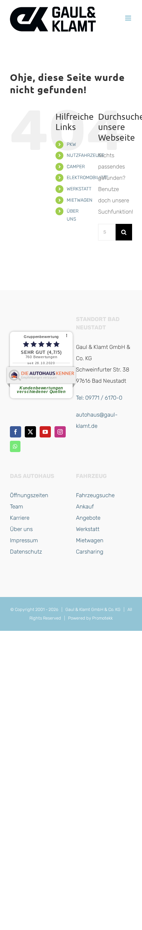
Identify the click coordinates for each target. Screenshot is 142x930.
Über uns (21, 529)
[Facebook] (15, 431)
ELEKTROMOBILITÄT (87, 177)
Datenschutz (26, 551)
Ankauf (85, 506)
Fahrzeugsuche (95, 495)
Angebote (88, 517)
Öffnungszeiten (29, 495)
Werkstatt (87, 529)
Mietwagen (89, 540)
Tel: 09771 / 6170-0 (99, 397)
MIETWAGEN (79, 200)
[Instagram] (60, 431)
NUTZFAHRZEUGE (85, 155)
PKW (71, 144)
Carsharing (89, 551)
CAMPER (76, 166)
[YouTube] (45, 431)
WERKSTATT (79, 189)
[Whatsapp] (15, 446)
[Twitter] (30, 431)
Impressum (24, 540)
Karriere (19, 517)
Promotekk (102, 618)
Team (16, 506)
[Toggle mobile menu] (128, 18)
